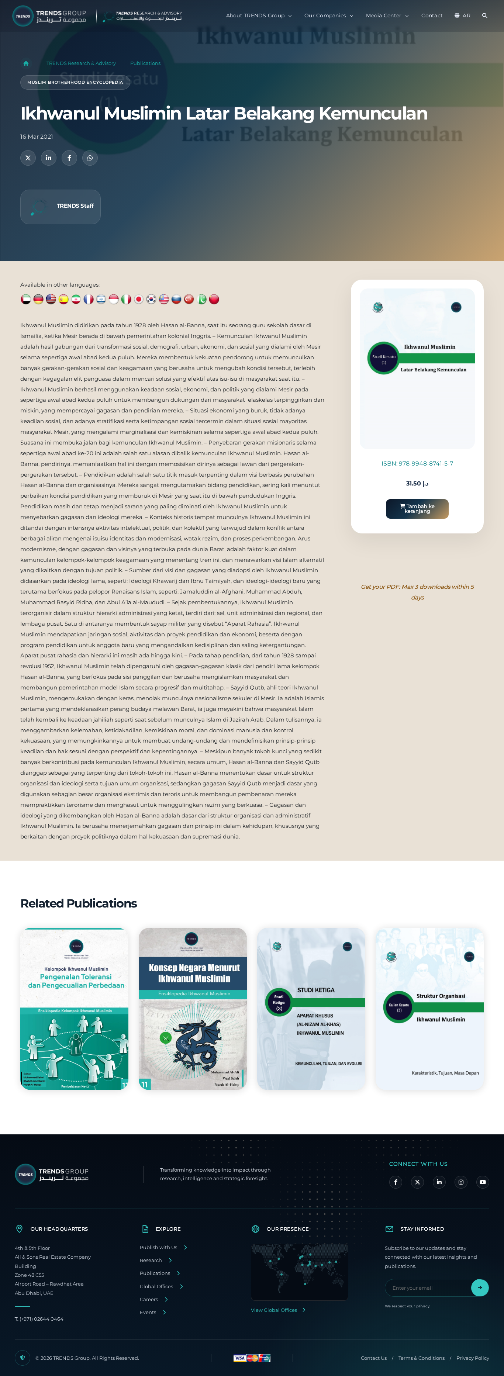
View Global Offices (274, 1310)
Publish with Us (158, 1247)
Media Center (383, 15)
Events (148, 1312)
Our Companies (325, 15)
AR (466, 15)
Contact (432, 15)
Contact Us (374, 1358)
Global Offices (156, 1286)
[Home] (26, 63)
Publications (145, 63)
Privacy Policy (472, 1358)
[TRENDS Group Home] (103, 16)
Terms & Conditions (421, 1358)
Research (151, 1260)
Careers (149, 1299)
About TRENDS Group (255, 15)
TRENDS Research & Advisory (81, 63)
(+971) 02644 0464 (39, 1319)
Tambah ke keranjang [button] (420, 509)
